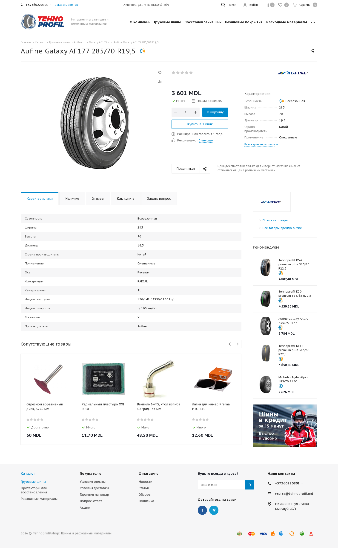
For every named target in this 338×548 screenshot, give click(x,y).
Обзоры (145, 494)
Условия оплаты (93, 482)
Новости (145, 482)
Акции (85, 507)
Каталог (28, 473)
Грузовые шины (33, 482)
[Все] (313, 22)
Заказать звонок (66, 4)
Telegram (213, 510)
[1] (174, 72)
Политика (146, 501)
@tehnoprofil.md (299, 494)
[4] (187, 72)
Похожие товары (275, 220)
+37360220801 (287, 483)
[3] (182, 72)
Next (237, 344)
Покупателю (90, 473)
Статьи (144, 488)
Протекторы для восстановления (34, 490)
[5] (191, 72)
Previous (230, 344)
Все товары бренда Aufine (282, 228)
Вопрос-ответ (91, 501)
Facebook (202, 510)
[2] (178, 72)
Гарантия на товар (94, 494)
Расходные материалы (39, 499)
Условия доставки (94, 488)
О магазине (148, 473)
